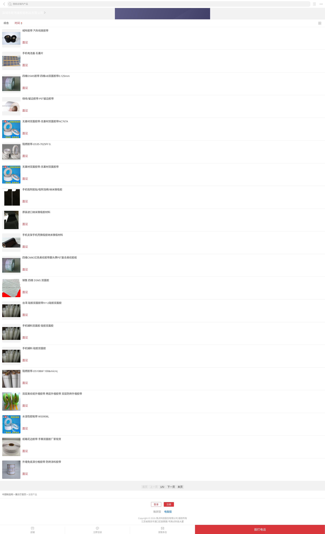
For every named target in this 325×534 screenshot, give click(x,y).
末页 (180, 487)
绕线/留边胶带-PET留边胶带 (38, 98)
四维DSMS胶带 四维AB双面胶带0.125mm (46, 76)
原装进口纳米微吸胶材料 (36, 212)
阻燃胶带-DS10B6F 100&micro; (40, 371)
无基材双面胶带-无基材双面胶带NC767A (45, 121)
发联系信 (162, 532)
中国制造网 (7, 494)
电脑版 (168, 511)
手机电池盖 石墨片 (32, 53)
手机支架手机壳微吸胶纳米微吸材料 (42, 235)
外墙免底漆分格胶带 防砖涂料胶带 (41, 462)
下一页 (171, 487)
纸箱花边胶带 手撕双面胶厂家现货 (41, 439)
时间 (17, 23)
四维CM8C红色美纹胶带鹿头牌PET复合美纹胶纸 (49, 257)
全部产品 (32, 494)
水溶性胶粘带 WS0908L (35, 416)
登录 (156, 504)
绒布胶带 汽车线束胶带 (35, 30)
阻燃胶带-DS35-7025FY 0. (36, 144)
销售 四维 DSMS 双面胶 (35, 280)
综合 (6, 23)
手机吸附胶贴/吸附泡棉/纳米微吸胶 (42, 189)
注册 (168, 504)
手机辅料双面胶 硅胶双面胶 (37, 325)
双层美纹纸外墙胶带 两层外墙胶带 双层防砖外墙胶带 (52, 393)
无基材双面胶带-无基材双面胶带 (40, 166)
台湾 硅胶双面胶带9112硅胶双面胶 (42, 303)
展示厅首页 (20, 494)
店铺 (32, 532)
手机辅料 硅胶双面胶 (34, 348)
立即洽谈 (97, 532)
